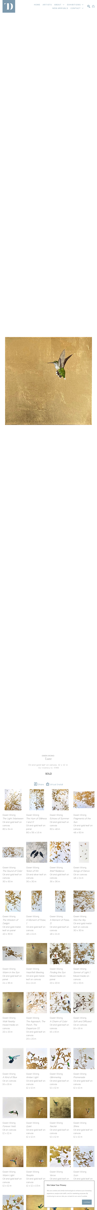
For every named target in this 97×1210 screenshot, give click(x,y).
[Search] (88, 6)
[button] (59, 4)
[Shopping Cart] (93, 6)
